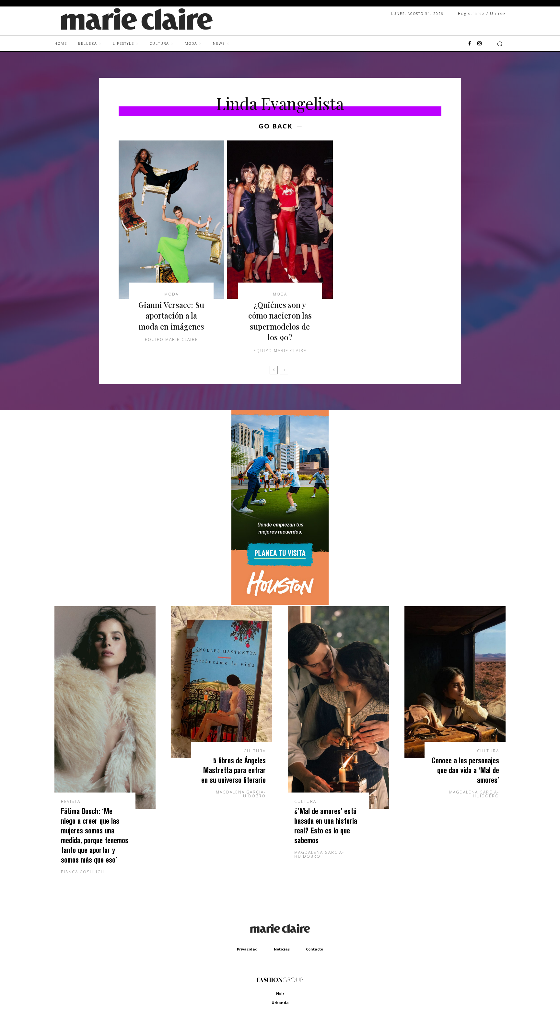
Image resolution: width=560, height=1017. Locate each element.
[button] (500, 44)
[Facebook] (469, 44)
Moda (171, 294)
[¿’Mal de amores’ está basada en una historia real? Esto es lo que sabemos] (338, 707)
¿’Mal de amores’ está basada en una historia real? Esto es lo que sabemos (325, 825)
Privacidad (247, 949)
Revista (70, 802)
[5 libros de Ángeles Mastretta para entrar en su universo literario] (221, 682)
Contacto (314, 949)
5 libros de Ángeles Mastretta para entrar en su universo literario (233, 770)
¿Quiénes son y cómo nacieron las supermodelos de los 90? (280, 321)
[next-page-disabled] (284, 370)
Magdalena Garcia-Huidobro (241, 794)
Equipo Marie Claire (171, 339)
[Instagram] (479, 44)
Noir (280, 993)
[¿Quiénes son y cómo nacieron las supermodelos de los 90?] (279, 219)
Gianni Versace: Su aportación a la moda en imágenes (171, 315)
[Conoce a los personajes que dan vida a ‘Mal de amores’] (455, 682)
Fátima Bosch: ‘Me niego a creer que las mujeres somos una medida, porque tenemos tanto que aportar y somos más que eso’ (94, 835)
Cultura (255, 751)
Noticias (282, 949)
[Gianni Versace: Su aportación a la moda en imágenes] (171, 219)
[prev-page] (274, 370)
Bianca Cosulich (82, 872)
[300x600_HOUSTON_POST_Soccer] (280, 603)
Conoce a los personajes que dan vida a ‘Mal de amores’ (465, 770)
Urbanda (280, 1002)
